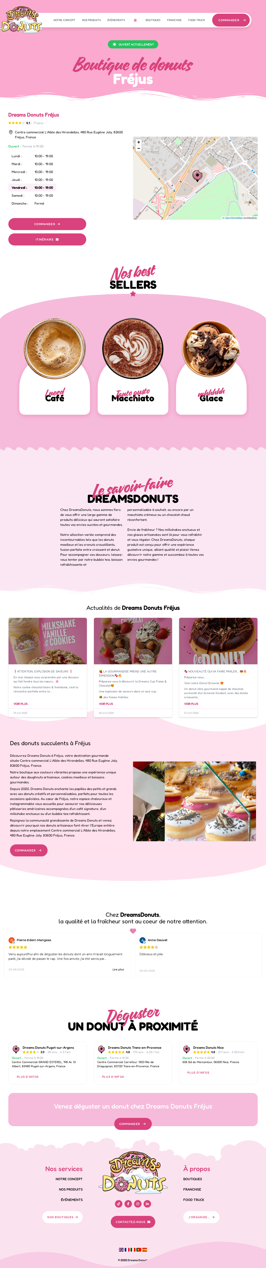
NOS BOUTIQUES (60, 1217)
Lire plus (118, 969)
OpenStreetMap (234, 218)
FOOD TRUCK (196, 20)
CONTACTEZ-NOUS (130, 1222)
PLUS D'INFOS (28, 1076)
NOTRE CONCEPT (64, 20)
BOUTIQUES (153, 20)
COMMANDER (228, 20)
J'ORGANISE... (199, 1217)
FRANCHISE (174, 20)
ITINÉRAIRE (45, 239)
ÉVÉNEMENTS (116, 20)
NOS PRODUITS (91, 20)
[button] (197, 176)
